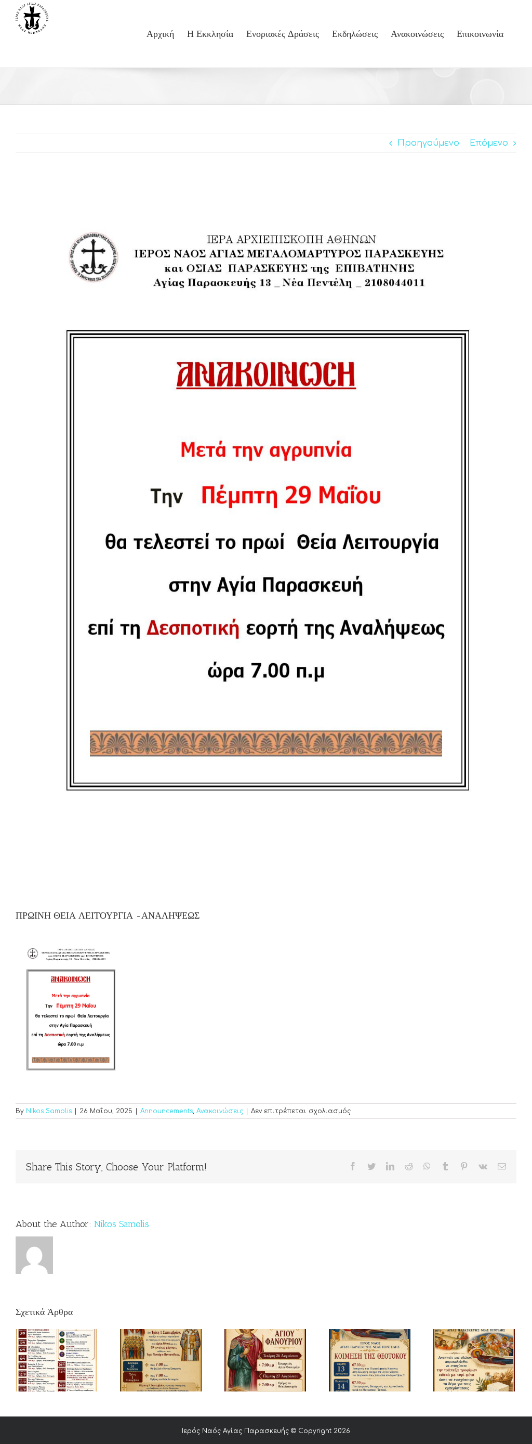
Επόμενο (489, 143)
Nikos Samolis (49, 1111)
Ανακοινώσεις (219, 1111)
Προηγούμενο (428, 143)
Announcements (166, 1111)
